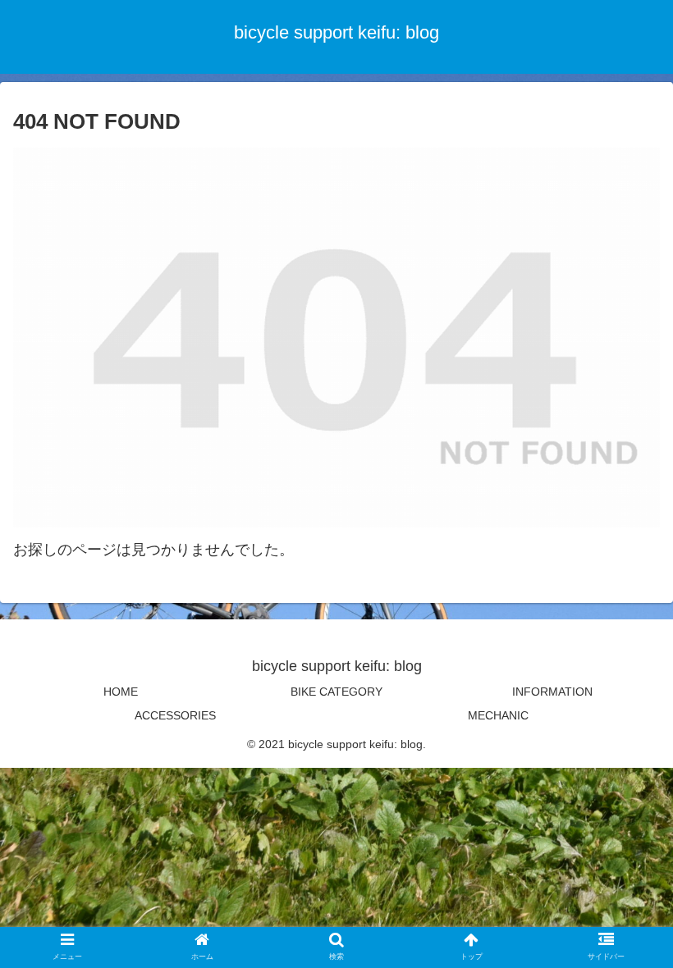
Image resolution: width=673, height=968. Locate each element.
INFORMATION (552, 691)
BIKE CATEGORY (336, 691)
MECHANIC (498, 715)
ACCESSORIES (175, 715)
